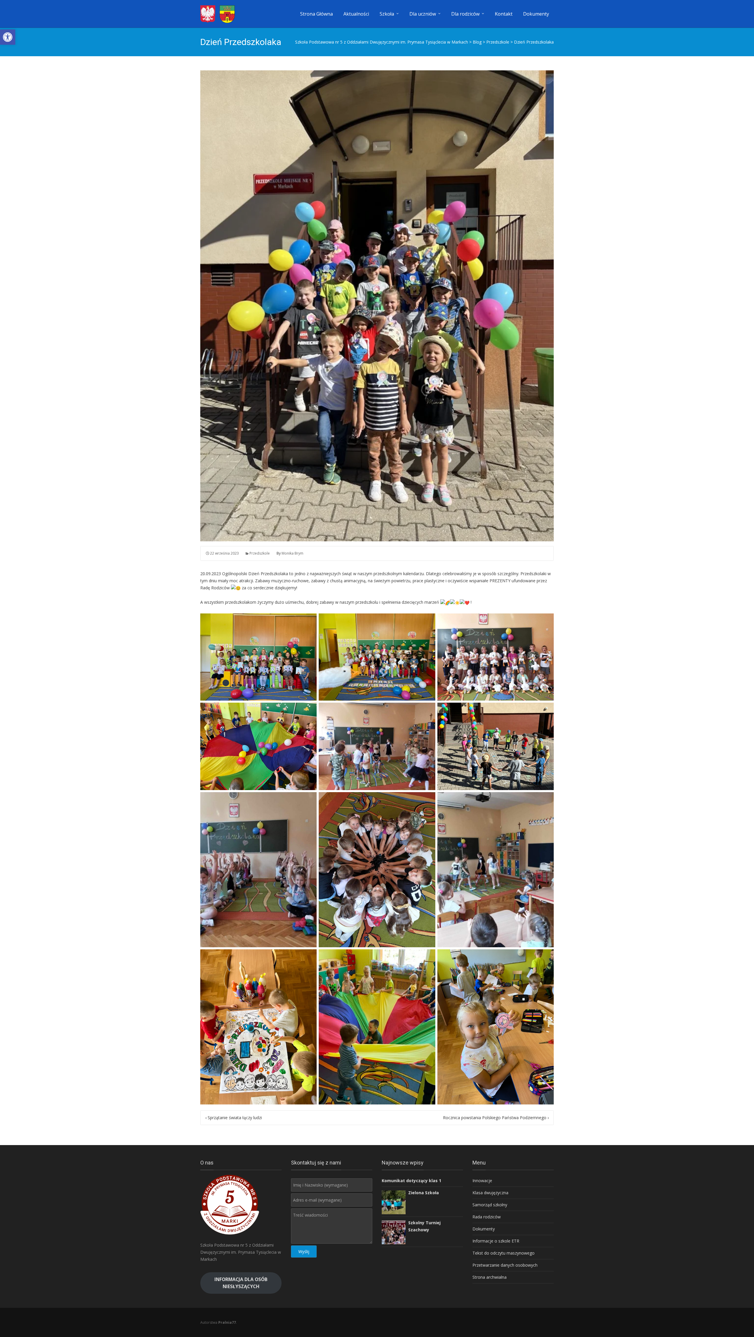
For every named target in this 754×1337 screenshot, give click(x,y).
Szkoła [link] (387, 14)
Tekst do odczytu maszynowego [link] (503, 1253)
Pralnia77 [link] (227, 1322)
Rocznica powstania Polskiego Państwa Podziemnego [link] (496, 1117)
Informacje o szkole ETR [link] (495, 1241)
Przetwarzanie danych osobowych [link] (505, 1265)
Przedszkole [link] (259, 553)
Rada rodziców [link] (486, 1217)
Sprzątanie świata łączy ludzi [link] (233, 1117)
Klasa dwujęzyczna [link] (490, 1192)
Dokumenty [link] (536, 14)
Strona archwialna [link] (489, 1277)
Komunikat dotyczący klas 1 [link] (411, 1180)
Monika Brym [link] (292, 553)
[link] (7, 37)
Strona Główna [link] (316, 14)
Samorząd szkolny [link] (489, 1204)
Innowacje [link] (482, 1180)
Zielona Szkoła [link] (423, 1192)
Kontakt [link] (503, 14)
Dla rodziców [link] (465, 14)
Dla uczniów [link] (422, 14)
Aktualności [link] (356, 14)
